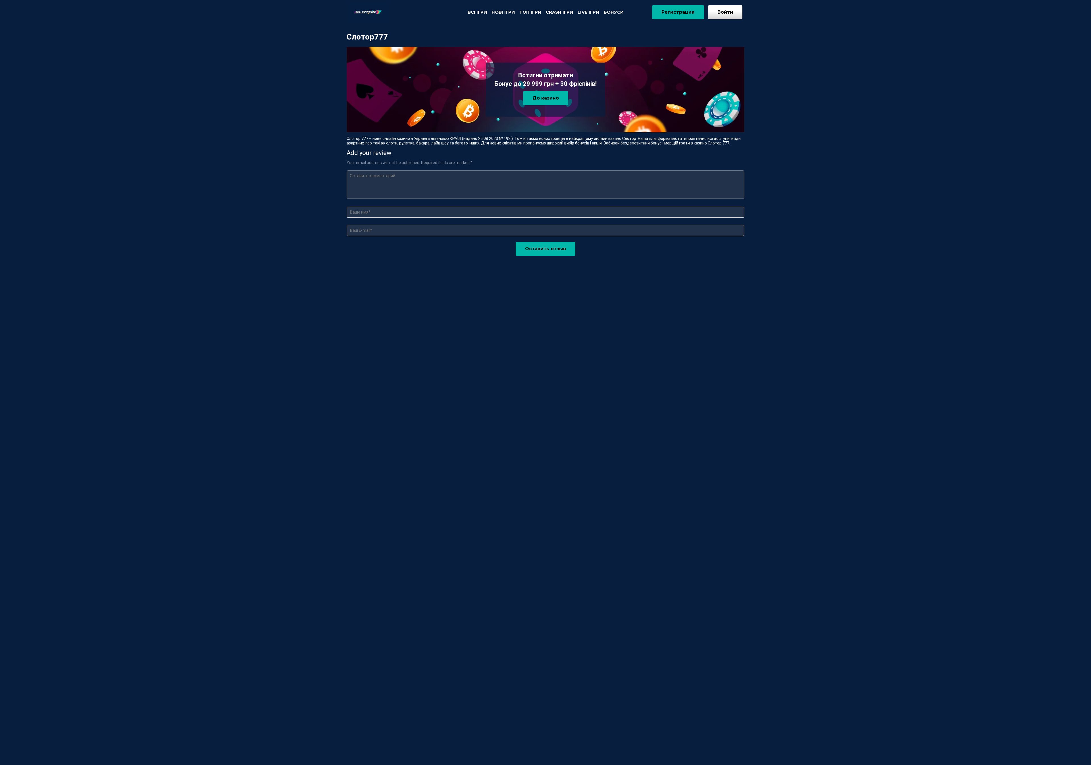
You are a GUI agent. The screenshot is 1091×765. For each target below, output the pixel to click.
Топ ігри (530, 12)
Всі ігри (477, 12)
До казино (545, 98)
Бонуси (614, 12)
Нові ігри (503, 12)
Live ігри (588, 12)
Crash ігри (559, 12)
